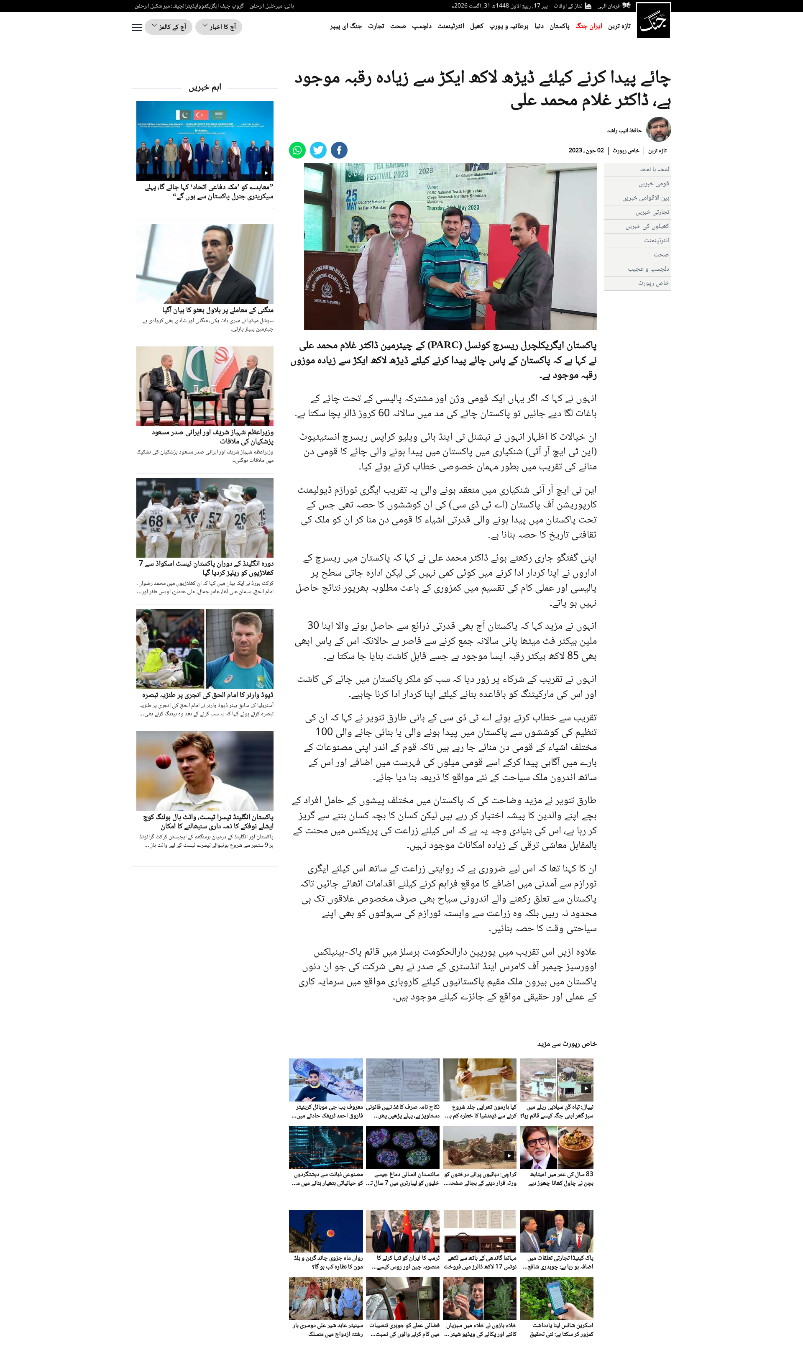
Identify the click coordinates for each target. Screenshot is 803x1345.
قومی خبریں (654, 184)
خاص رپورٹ (626, 151)
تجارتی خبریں (652, 212)
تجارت (376, 26)
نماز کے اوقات (568, 6)
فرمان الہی (608, 6)
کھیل (476, 26)
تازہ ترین (619, 26)
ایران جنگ (588, 26)
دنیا (539, 26)
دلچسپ (422, 26)
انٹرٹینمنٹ (450, 26)
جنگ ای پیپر (346, 26)
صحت (398, 26)
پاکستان (560, 26)
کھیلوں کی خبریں (647, 226)
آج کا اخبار (222, 27)
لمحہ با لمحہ (654, 169)
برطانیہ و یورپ (509, 26)
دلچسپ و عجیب (648, 269)
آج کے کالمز (172, 27)
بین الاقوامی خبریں (645, 198)
